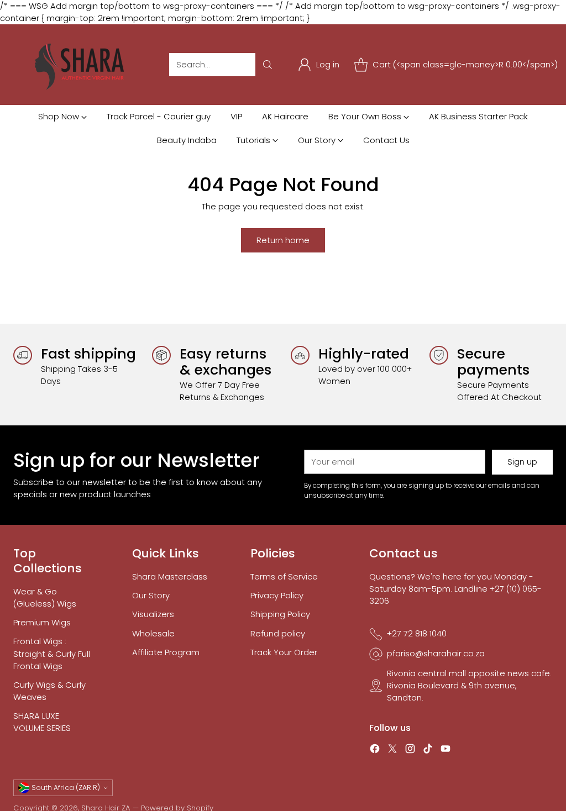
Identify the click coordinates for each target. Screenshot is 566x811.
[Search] (267, 64)
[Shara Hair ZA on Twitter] (392, 750)
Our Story (151, 595)
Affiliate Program (166, 652)
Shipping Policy (280, 614)
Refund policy (277, 633)
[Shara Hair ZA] (82, 64)
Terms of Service (284, 576)
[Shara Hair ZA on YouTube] (445, 750)
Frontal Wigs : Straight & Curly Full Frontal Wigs (51, 653)
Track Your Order (283, 652)
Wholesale (153, 633)
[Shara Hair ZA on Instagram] (410, 750)
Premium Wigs (42, 622)
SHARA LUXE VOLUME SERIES (42, 722)
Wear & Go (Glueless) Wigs (44, 597)
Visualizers (153, 614)
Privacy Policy (276, 595)
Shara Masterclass (169, 576)
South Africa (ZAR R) (66, 787)
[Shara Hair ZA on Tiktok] (427, 750)
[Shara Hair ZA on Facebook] (374, 750)
